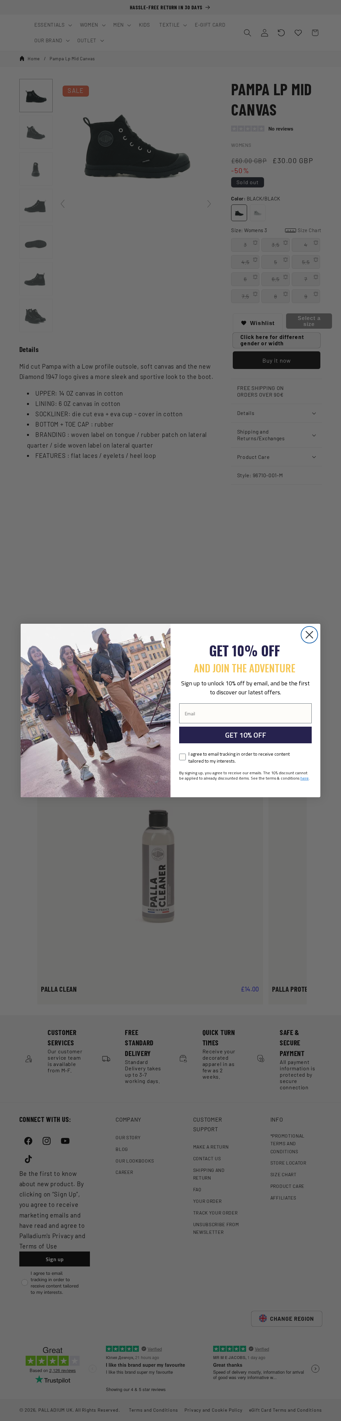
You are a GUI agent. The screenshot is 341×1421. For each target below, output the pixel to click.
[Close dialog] (309, 634)
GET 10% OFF (245, 735)
